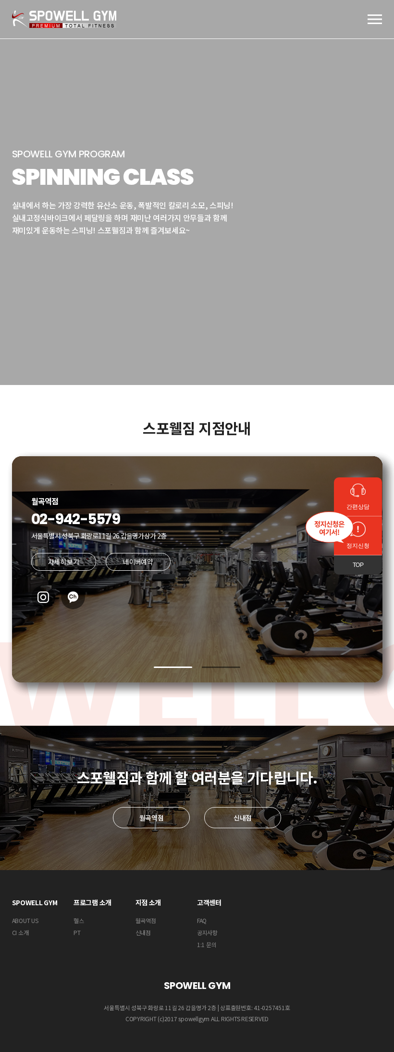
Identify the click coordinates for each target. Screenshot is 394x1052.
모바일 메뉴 (375, 19)
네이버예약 (138, 561)
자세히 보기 (63, 561)
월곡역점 (151, 817)
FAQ (202, 920)
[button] (173, 667)
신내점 (243, 817)
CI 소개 (20, 932)
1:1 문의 (207, 944)
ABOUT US (25, 920)
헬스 (79, 920)
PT (77, 932)
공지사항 (207, 932)
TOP (358, 565)
